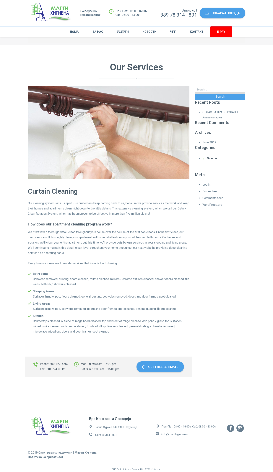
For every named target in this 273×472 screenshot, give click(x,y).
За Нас (97, 32)
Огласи (212, 158)
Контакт (196, 32)
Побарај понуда (225, 13)
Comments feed (212, 198)
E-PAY (221, 32)
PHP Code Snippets (121, 469)
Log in (206, 184)
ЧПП (173, 32)
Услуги (123, 32)
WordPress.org (212, 204)
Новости (149, 32)
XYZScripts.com (153, 469)
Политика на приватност (46, 457)
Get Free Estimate (162, 367)
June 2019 (209, 142)
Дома (74, 32)
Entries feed (210, 191)
